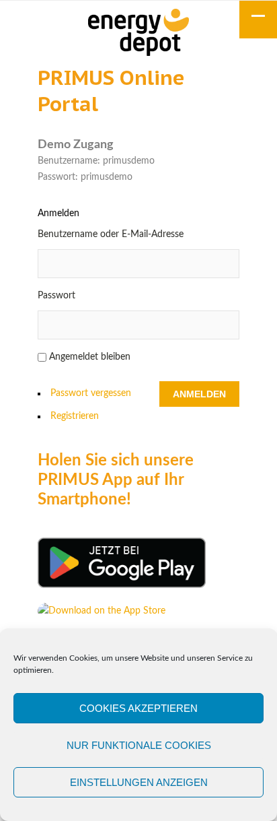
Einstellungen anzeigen (139, 782)
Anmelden (199, 394)
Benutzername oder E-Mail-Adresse (111, 234)
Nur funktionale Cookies (139, 745)
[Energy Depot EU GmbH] (138, 34)
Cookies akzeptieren (138, 708)
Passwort (56, 295)
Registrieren (74, 416)
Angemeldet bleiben (89, 357)
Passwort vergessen (90, 393)
